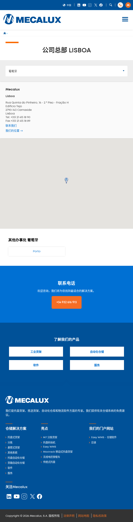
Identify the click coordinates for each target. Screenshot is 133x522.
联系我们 (11, 126)
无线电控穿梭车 (51, 457)
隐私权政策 (100, 516)
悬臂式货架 (14, 448)
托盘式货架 (14, 437)
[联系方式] (128, 5)
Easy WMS (49, 447)
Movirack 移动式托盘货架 (58, 452)
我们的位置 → (14, 131)
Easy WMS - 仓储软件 (104, 437)
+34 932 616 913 (66, 302)
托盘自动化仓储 (16, 458)
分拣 (10, 443)
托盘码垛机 (49, 443)
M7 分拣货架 (50, 437)
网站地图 (83, 516)
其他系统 (12, 453)
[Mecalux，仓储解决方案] (32, 25)
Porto (37, 251)
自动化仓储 (97, 352)
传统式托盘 (49, 462)
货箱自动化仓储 (16, 463)
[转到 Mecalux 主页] (4, 34)
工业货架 (36, 352)
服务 (97, 365)
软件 (36, 365)
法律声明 (68, 516)
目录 (93, 443)
